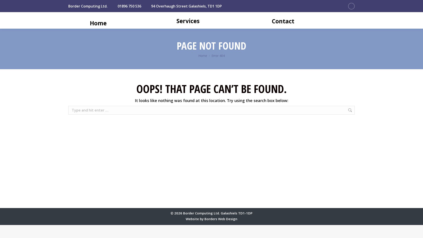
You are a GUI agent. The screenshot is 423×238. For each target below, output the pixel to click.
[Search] (359, 20)
